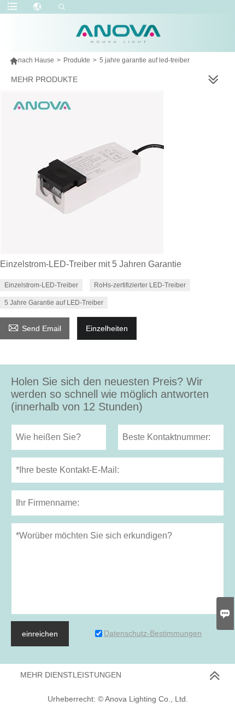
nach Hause (36, 60)
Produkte (76, 60)
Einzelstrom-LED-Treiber (41, 285)
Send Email (34, 327)
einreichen (40, 633)
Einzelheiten (107, 328)
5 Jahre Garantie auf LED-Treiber (53, 302)
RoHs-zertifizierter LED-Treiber (140, 285)
